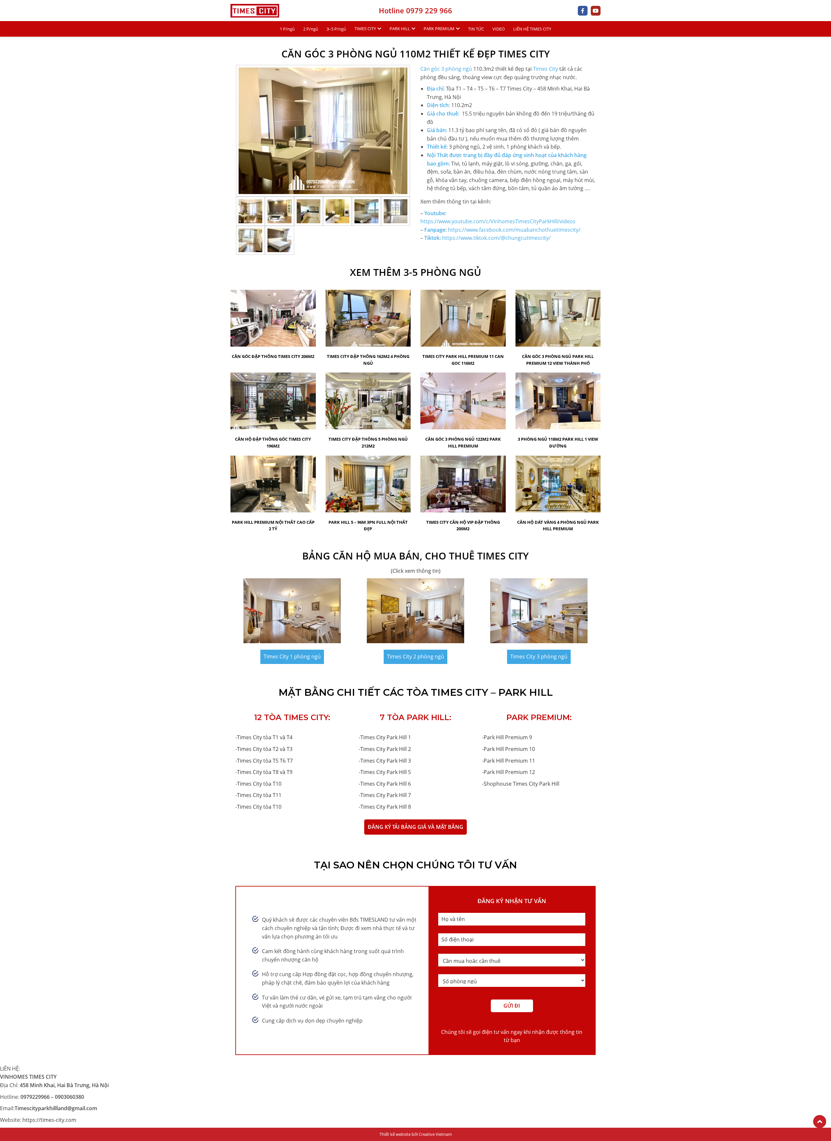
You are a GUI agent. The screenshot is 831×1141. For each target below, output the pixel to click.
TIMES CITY (365, 28)
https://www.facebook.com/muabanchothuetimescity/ (514, 229)
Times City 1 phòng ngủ (292, 656)
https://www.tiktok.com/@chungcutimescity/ (496, 237)
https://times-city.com (49, 1119)
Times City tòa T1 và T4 (264, 737)
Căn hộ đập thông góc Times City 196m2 (273, 442)
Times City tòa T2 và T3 (264, 749)
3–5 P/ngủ (336, 29)
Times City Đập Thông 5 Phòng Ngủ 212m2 (368, 442)
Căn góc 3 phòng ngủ (446, 68)
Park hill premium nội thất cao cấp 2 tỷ (273, 525)
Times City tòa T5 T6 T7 (265, 760)
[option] (323, 131)
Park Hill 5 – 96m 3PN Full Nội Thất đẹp (368, 525)
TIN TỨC (476, 29)
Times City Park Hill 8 (385, 806)
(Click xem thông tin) (415, 570)
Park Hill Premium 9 (508, 737)
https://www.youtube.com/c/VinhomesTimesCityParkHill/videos (498, 221)
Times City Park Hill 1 (385, 737)
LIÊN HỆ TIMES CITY (532, 29)
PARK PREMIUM (439, 28)
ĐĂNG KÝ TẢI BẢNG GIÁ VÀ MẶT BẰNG (415, 826)
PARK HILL (400, 28)
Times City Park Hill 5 (385, 772)
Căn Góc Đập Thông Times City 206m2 (273, 356)
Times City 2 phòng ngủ (415, 656)
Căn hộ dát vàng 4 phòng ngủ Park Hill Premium (558, 525)
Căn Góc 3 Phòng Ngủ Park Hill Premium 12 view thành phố (558, 359)
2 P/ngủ (310, 29)
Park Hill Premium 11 (509, 760)
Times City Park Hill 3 (385, 760)
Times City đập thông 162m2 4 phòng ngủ (368, 359)
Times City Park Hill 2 (385, 749)
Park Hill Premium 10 (509, 749)
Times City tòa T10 (259, 783)
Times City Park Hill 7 (385, 795)
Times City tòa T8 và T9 (264, 772)
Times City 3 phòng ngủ (538, 656)
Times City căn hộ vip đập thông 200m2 (463, 525)
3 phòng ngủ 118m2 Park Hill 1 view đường (558, 442)
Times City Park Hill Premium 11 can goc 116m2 (463, 359)
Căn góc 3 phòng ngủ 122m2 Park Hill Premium (463, 442)
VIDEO (498, 29)
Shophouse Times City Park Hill (521, 783)
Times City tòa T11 (259, 795)
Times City (545, 68)
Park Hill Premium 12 (509, 772)
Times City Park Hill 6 (385, 783)
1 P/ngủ (287, 29)
